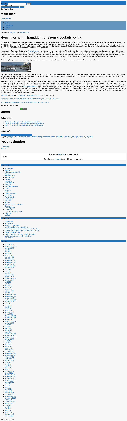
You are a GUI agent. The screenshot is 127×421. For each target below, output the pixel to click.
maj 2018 (8, 252)
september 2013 (10, 337)
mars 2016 (8, 289)
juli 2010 (8, 405)
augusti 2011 (9, 382)
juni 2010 (8, 407)
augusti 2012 (9, 360)
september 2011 (10, 380)
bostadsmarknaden (34, 95)
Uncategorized (10, 208)
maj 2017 (8, 273)
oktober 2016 (9, 276)
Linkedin (16, 7)
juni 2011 (8, 385)
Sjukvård (8, 201)
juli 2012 (8, 362)
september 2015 (10, 300)
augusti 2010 (9, 403)
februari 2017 (9, 275)
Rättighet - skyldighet (12, 225)
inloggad (58, 159)
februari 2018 (9, 257)
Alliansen (4, 95)
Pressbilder (9, 26)
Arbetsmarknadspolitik (12, 172)
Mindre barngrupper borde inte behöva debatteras (22, 230)
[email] (10, 108)
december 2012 (10, 353)
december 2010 (10, 396)
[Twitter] (2, 108)
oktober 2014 (9, 319)
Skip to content (6, 19)
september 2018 (10, 246)
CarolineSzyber (24, 33)
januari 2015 (9, 314)
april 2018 (8, 253)
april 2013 (8, 346)
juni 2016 (8, 284)
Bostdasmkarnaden (25, 137)
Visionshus (9, 238)
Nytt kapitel (9, 222)
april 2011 (8, 389)
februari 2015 (9, 312)
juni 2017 (8, 271)
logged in (61, 154)
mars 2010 (8, 412)
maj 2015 (8, 307)
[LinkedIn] (17, 108)
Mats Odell (67, 137)
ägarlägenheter (11, 137)
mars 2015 (8, 310)
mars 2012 (8, 369)
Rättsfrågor (9, 199)
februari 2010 (9, 414)
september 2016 (10, 278)
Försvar (7, 179)
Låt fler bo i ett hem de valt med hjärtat (18, 236)
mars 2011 (8, 391)
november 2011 (10, 376)
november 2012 (10, 355)
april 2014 (8, 330)
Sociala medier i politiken (14, 204)
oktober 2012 (9, 357)
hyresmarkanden (49, 137)
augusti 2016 (9, 280)
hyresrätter (59, 137)
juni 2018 (8, 250)
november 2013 (10, 334)
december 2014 (10, 316)
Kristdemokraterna (25, 135)
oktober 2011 (9, 378)
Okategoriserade (10, 193)
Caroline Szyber (7, 9)
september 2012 (10, 359)
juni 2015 (8, 305)
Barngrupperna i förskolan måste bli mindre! (20, 234)
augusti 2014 (9, 323)
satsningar (21, 95)
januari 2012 (9, 373)
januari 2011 (9, 394)
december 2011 (10, 375)
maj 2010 (8, 409)
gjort (12, 95)
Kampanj (8, 184)
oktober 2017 (9, 264)
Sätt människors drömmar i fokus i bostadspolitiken (22, 229)
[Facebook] (6, 108)
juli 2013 (8, 341)
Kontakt (7, 27)
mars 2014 (8, 332)
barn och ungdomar (15, 211)
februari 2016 (9, 291)
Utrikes (7, 215)
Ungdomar (8, 209)
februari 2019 (9, 244)
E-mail (22, 7)
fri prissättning (33, 51)
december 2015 (10, 294)
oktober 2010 (9, 400)
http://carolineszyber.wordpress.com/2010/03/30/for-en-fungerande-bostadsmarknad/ (30, 99)
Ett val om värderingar (12, 232)
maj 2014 (8, 328)
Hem (6, 22)
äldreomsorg (9, 168)
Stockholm (8, 206)
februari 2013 (9, 350)
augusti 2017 (9, 268)
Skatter (7, 202)
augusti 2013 (9, 339)
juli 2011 (8, 384)
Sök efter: (4, 3)
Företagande (9, 177)
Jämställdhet (9, 183)
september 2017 (10, 266)
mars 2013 (8, 348)
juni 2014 (8, 326)
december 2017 (10, 260)
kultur (7, 188)
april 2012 (8, 368)
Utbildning (8, 213)
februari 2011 (9, 393)
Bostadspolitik (13, 135)
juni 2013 (8, 343)
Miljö (6, 192)
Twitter (10, 7)
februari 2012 (9, 371)
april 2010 (8, 410)
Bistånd (7, 174)
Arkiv (6, 29)
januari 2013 (9, 351)
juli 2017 (8, 269)
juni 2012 (8, 364)
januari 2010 (9, 416)
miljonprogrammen (29, 87)
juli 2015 (8, 303)
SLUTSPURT (9, 223)
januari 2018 (9, 259)
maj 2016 (8, 285)
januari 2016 (9, 293)
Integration (8, 181)
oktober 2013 (9, 335)
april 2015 (8, 309)
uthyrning (89, 137)
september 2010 (10, 401)
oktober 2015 (9, 298)
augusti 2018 (9, 248)
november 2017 (10, 262)
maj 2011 (8, 387)
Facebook (4, 7)
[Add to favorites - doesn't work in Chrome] (14, 108)
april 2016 (8, 287)
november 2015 (10, 296)
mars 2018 (8, 255)
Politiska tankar (10, 197)
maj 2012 (8, 366)
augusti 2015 (9, 301)
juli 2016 (8, 282)
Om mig (7, 24)
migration (8, 190)
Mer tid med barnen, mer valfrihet (16, 227)
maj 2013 (8, 344)
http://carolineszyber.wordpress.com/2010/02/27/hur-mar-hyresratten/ (25, 102)
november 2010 (10, 398)
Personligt (8, 195)
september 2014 (10, 321)
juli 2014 (8, 325)
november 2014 (10, 318)
